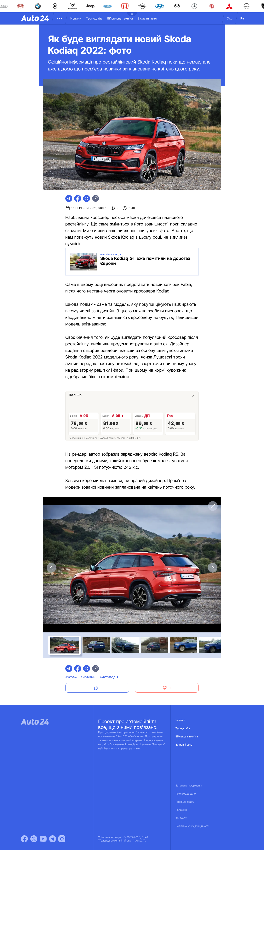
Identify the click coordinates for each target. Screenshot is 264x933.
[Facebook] (24, 838)
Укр (229, 18)
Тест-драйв (94, 18)
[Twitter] (33, 838)
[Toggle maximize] (212, 506)
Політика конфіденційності (192, 826)
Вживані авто (147, 18)
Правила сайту (184, 801)
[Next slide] (212, 568)
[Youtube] (43, 838)
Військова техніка (120, 18)
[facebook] (77, 198)
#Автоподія (108, 677)
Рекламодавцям (185, 793)
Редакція (181, 810)
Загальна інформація (188, 785)
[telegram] (68, 198)
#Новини (88, 677)
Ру (242, 18)
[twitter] (86, 198)
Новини (75, 18)
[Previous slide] (51, 568)
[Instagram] (61, 838)
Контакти (181, 818)
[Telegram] (52, 838)
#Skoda (71, 677)
